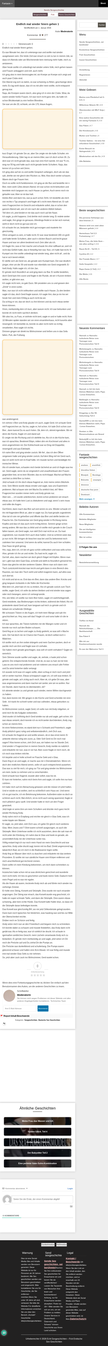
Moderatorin (24, 995)
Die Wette (83, 274)
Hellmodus (62, 1244)
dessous (85, 485)
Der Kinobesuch (86, 131)
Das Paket (83, 126)
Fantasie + (7, 3)
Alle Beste (83, 279)
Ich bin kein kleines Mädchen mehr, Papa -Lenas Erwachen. (92, 392)
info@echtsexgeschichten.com (32, 1321)
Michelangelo (85, 349)
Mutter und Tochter (88, 136)
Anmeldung (84, 70)
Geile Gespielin (86, 264)
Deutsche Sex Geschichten (49, 1020)
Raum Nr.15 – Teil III (88, 249)
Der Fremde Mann (87, 259)
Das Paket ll (84, 636)
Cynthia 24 (84, 254)
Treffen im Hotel (86, 621)
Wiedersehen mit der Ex (89, 156)
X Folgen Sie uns (88, 547)
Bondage (96, 475)
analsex (84, 465)
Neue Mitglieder (86, 524)
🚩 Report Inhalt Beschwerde (15, 1016)
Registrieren (84, 75)
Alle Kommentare (87, 514)
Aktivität (83, 80)
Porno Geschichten (67, 15)
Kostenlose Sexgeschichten (92, 50)
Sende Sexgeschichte (54, 10)
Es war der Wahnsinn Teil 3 (91, 649)
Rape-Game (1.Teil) (87, 269)
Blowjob (84, 475)
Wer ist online (85, 537)
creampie (97, 480)
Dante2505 (84, 421)
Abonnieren (43, 1008)
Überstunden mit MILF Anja (91, 110)
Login (70, 1188)
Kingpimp (83, 413)
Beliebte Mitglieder (87, 519)
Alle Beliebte (85, 161)
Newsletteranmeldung (89, 562)
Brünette (85, 480)
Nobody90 (84, 439)
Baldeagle (83, 400)
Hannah (82, 335)
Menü (103, 3)
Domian (82, 431)
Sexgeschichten (40, 15)
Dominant (85, 494)
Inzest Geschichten (88, 60)
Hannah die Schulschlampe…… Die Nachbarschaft (89, 628)
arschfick (96, 465)
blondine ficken (88, 470)
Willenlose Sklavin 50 (88, 105)
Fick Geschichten (87, 55)
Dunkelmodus (47, 1244)
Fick (53, 15)
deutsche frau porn (89, 490)
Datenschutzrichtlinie (82, 1319)
